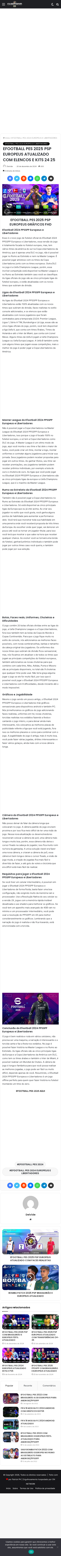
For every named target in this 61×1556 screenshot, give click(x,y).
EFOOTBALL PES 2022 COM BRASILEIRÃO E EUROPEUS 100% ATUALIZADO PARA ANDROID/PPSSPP (36, 1437)
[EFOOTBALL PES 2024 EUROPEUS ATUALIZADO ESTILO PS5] (15, 1355)
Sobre (15, 1488)
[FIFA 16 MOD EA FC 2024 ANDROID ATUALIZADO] (11, 1424)
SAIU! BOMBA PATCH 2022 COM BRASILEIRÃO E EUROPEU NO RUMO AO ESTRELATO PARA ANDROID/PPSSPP (38, 1454)
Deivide (10, 166)
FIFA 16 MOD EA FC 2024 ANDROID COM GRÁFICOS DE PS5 (38, 1409)
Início (7, 138)
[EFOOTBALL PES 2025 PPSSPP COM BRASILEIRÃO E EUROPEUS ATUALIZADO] (45, 1355)
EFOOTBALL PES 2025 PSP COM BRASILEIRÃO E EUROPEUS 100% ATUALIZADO (15, 1336)
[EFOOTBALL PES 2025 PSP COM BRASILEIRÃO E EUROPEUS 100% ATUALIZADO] (15, 1321)
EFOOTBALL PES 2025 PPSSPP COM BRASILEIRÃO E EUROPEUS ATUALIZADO (45, 1368)
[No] (57, 1547)
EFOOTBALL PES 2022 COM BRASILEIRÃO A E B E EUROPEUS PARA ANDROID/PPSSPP (38, 1397)
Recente (28, 1385)
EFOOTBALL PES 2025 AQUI (30, 1091)
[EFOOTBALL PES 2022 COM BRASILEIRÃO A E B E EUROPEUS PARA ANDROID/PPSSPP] (11, 1398)
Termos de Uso (26, 1488)
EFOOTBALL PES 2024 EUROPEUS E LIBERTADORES (34, 138)
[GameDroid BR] (14, 4)
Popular (9, 1385)
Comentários (49, 1385)
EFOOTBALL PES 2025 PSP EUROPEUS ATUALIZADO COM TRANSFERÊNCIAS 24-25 (45, 1336)
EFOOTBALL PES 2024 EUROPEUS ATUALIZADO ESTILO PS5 (14, 1368)
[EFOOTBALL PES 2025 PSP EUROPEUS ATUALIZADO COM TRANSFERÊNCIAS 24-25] (45, 1321)
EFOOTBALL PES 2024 (30, 1164)
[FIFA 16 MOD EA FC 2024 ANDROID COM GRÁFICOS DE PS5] (11, 1412)
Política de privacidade (45, 1488)
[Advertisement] (30, 40)
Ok (31, 1552)
